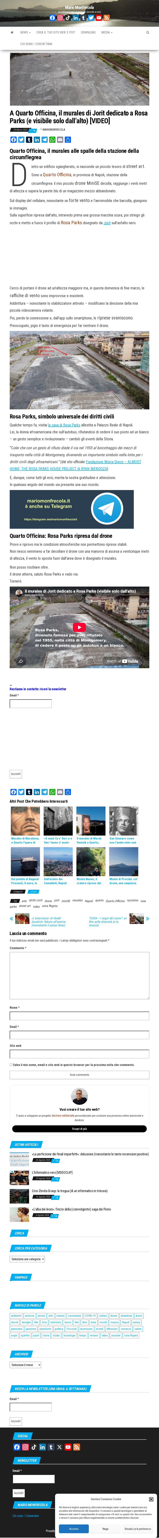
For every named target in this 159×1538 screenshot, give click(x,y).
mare (93, 1322)
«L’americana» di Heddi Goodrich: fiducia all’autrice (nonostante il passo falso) (48, 922)
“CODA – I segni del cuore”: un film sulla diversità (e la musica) (108, 922)
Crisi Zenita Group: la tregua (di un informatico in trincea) (69, 1191)
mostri (103, 1322)
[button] (151, 1499)
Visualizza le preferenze (137, 1529)
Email (14, 695)
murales (77, 900)
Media (106, 32)
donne (113, 1315)
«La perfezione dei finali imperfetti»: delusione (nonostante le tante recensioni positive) (90, 1154)
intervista (55, 1322)
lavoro (67, 1322)
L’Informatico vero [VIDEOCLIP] (52, 1172)
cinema (60, 1315)
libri (77, 1322)
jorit (56, 900)
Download (88, 32)
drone (33, 891)
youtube (115, 1335)
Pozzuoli (72, 1329)
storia (46, 1335)
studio (56, 1335)
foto (44, 1322)
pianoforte (45, 1329)
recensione (86, 1329)
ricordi (99, 1329)
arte (24, 901)
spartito (25, 1335)
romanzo (126, 1329)
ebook (14, 1322)
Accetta (73, 1529)
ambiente (16, 1315)
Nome (15, 1007)
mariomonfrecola (54, 129)
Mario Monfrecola (79, 7)
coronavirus (74, 1315)
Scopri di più (79, 1128)
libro (84, 1322)
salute (138, 1329)
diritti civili (35, 900)
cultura (103, 1315)
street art (24, 906)
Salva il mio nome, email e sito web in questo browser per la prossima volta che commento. (74, 1065)
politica (59, 1329)
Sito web (15, 1046)
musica (115, 1322)
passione (31, 1329)
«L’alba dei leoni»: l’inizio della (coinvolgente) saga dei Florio (71, 1209)
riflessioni (112, 1329)
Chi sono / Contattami (26, 1516)
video (36, 906)
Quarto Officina (115, 901)
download (126, 1315)
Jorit (107, 223)
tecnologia (69, 1335)
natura (136, 1322)
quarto (99, 900)
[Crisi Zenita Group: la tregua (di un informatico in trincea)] (19, 1196)
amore (41, 1315)
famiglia (26, 1322)
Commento (18, 948)
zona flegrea (49, 906)
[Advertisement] (79, 256)
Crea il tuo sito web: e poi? (55, 32)
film (36, 1322)
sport (36, 1335)
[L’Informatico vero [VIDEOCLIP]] (19, 1178)
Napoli (89, 901)
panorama (16, 1329)
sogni (14, 1335)
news (24, 32)
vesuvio (94, 1335)
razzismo (132, 900)
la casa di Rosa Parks (64, 425)
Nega (105, 1529)
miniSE (65, 901)
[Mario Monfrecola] (12, 32)
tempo (82, 1335)
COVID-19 (90, 1315)
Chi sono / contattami (36, 44)
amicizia (29, 1315)
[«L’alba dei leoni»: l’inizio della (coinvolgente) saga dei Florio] (19, 1214)
